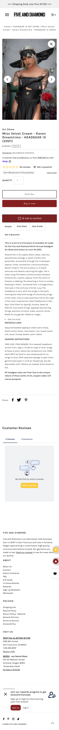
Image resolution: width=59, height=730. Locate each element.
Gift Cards (8, 580)
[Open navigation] (8, 15)
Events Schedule (11, 573)
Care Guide (37, 226)
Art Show (8, 129)
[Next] (51, 79)
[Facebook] (3, 719)
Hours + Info (9, 651)
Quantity (7, 180)
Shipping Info (9, 607)
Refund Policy (9, 610)
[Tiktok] (18, 719)
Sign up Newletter (11, 590)
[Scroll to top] (52, 723)
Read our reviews (24, 552)
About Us (7, 566)
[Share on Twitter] (19, 400)
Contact (7, 570)
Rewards (7, 586)
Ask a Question (12, 234)
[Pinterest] (8, 719)
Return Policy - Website (14, 614)
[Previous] (7, 79)
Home (7, 26)
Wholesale (8, 593)
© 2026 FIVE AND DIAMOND (14, 724)
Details (8, 226)
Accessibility (9, 624)
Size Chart (22, 226)
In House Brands (11, 583)
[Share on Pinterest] (26, 400)
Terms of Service (11, 620)
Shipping (6, 153)
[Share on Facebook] (13, 400)
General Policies (11, 617)
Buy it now (29, 203)
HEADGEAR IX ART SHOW (26, 26)
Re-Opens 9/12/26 (11, 669)
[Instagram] (12, 719)
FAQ (4, 576)
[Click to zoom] (51, 44)
